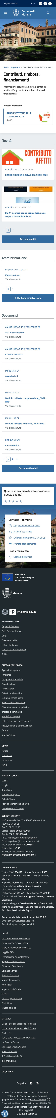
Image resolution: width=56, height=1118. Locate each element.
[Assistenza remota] (48, 1099)
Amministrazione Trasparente (16, 938)
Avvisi (4, 764)
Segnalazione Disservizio (13, 961)
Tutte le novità (28, 239)
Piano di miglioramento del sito (16, 947)
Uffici (4, 635)
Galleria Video (8, 799)
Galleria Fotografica (11, 794)
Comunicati (7, 755)
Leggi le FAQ (8, 952)
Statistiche (7, 1003)
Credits (5, 994)
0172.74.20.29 (12, 823)
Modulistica (12, 370)
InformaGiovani (9, 1060)
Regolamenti (12, 439)
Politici (5, 654)
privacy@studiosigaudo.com (21, 920)
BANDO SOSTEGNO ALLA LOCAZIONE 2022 (18, 114)
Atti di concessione (14, 332)
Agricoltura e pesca (11, 670)
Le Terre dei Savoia (10, 1042)
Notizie (5, 751)
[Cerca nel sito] (48, 12)
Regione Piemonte (10, 3)
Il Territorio (7, 790)
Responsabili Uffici (16, 269)
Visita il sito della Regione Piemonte (19, 1023)
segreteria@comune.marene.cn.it (24, 841)
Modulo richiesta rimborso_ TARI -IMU (24, 423)
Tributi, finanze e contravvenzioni (17, 725)
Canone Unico (12, 445)
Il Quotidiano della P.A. (12, 1056)
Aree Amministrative (11, 631)
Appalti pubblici (9, 684)
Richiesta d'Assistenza (12, 966)
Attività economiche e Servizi (15, 803)
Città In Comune (38, 1099)
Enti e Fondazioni (10, 645)
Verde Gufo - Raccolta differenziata (18, 1037)
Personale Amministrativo (14, 649)
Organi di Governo (10, 626)
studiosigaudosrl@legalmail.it (20, 924)
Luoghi (5, 785)
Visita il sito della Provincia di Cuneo (19, 1028)
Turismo (5, 730)
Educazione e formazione (13, 702)
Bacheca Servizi (9, 970)
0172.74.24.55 (13, 827)
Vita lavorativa (9, 735)
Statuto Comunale (10, 975)
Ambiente (6, 674)
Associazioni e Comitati (13, 808)
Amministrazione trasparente (22, 326)
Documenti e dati (28, 468)
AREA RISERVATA (28, 1113)
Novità (9, 169)
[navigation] (5, 12)
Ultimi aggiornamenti (12, 998)
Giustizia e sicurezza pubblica (15, 707)
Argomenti (15, 67)
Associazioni (11, 376)
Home (5, 67)
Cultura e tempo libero (12, 698)
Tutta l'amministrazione (28, 298)
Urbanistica (7, 760)
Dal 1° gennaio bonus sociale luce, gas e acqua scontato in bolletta (25, 214)
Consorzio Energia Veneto (14, 1047)
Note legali (7, 984)
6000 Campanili (9, 1051)
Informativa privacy (11, 980)
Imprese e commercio (12, 711)
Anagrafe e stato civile (12, 679)
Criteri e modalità (14, 354)
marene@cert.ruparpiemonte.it (22, 837)
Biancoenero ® (22, 1106)
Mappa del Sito (9, 1007)
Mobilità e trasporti (11, 716)
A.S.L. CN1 (7, 1033)
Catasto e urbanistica (12, 693)
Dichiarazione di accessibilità (15, 943)
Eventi (5, 780)
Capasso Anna (12, 275)
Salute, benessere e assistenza (16, 721)
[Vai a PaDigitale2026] (19, 611)
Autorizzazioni (8, 688)
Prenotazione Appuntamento (15, 957)
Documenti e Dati (10, 640)
